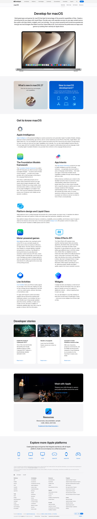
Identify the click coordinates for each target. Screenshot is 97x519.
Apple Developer (51, 504)
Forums (49, 495)
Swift (15, 495)
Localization (33, 503)
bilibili (43, 513)
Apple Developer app (31, 513)
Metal (18, 241)
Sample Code (51, 483)
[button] (77, 1)
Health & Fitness (34, 499)
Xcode (15, 503)
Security (32, 507)
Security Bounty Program (71, 492)
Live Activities (20, 284)
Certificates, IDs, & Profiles (53, 508)
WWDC (67, 508)
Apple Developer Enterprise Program (73, 481)
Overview (63, 4)
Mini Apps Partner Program (71, 487)
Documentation (51, 479)
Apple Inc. (23, 516)
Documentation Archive (53, 487)
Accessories (33, 481)
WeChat (49, 513)
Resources (81, 4)
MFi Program (68, 485)
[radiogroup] (78, 514)
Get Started (75, 4)
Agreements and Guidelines (54, 516)
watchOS (66, 458)
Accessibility (33, 479)
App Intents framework (63, 165)
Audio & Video (34, 487)
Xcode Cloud (16, 504)
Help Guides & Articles (52, 492)
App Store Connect (52, 506)
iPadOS (31, 458)
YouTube (55, 513)
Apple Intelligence (21, 138)
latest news (19, 513)
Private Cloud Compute (32, 467)
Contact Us (50, 493)
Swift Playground (17, 499)
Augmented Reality (34, 489)
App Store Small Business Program (72, 483)
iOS (19, 458)
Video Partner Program (70, 490)
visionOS (54, 458)
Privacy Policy (44, 516)
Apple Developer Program (71, 479)
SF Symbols (16, 508)
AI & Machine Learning (35, 483)
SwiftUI (15, 497)
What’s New (69, 4)
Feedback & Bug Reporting (53, 497)
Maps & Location (34, 505)
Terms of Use (37, 516)
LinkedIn (46, 513)
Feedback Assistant (52, 509)
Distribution (33, 494)
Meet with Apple (69, 499)
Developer (19, 474)
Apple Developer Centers (71, 501)
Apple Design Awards (70, 504)
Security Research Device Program (73, 494)
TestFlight (16, 501)
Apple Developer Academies (71, 506)
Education (33, 496)
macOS (16, 5)
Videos (49, 485)
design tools (53, 220)
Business (33, 490)
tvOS (42, 458)
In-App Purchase (34, 501)
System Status (51, 499)
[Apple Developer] (17, 1)
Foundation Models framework (27, 168)
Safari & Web (33, 509)
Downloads (50, 481)
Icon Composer (17, 506)
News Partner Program (70, 489)
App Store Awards (69, 503)
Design (32, 492)
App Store (16, 490)
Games (78, 458)
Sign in (81, 1)
